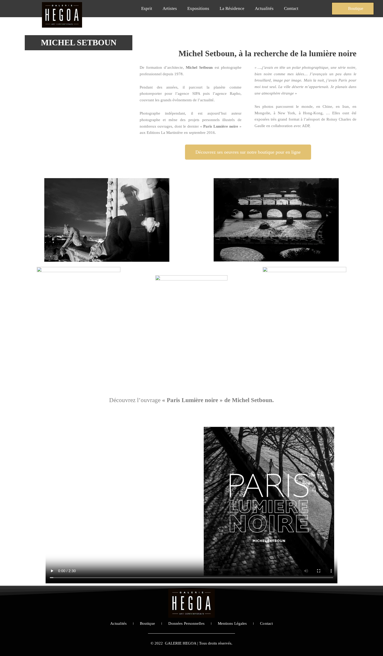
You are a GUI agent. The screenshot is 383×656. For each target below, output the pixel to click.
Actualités (264, 8)
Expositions (198, 8)
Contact (291, 8)
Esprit (146, 8)
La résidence (232, 8)
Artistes (170, 8)
